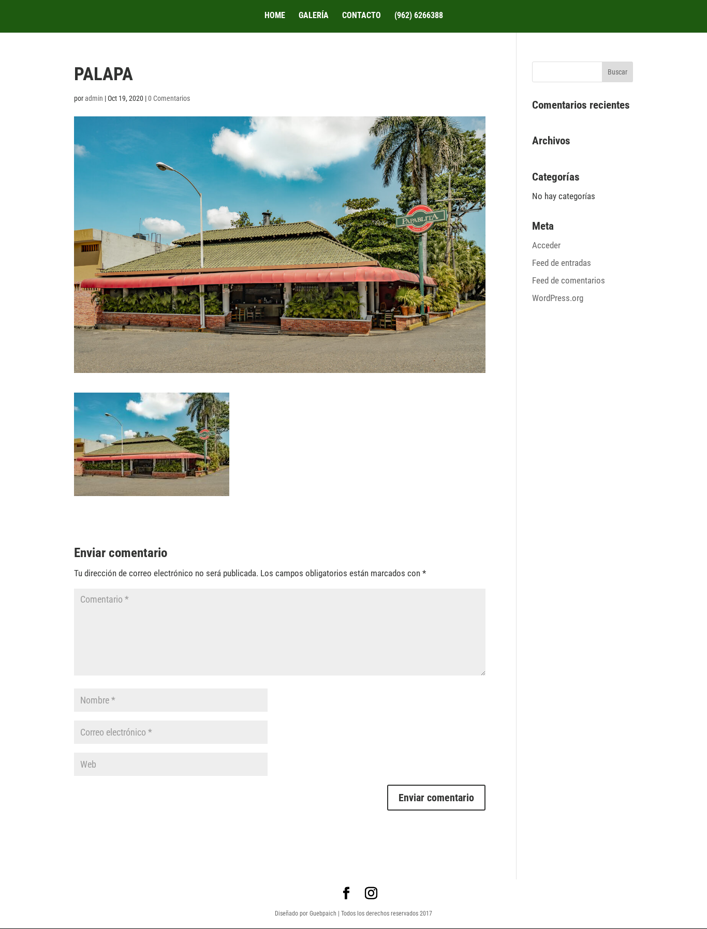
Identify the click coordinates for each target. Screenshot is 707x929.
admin (94, 98)
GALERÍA (314, 16)
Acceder (546, 245)
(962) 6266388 (418, 16)
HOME (274, 16)
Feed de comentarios (568, 280)
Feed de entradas (561, 263)
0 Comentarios (169, 98)
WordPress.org (557, 298)
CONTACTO (361, 16)
